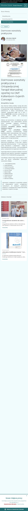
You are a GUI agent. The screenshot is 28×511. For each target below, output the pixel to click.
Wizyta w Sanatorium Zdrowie (15, 509)
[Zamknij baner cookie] (26, 1)
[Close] (27, 496)
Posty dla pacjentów (7, 19)
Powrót (6, 26)
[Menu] (25, 5)
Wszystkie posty (6, 16)
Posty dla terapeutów (7, 22)
